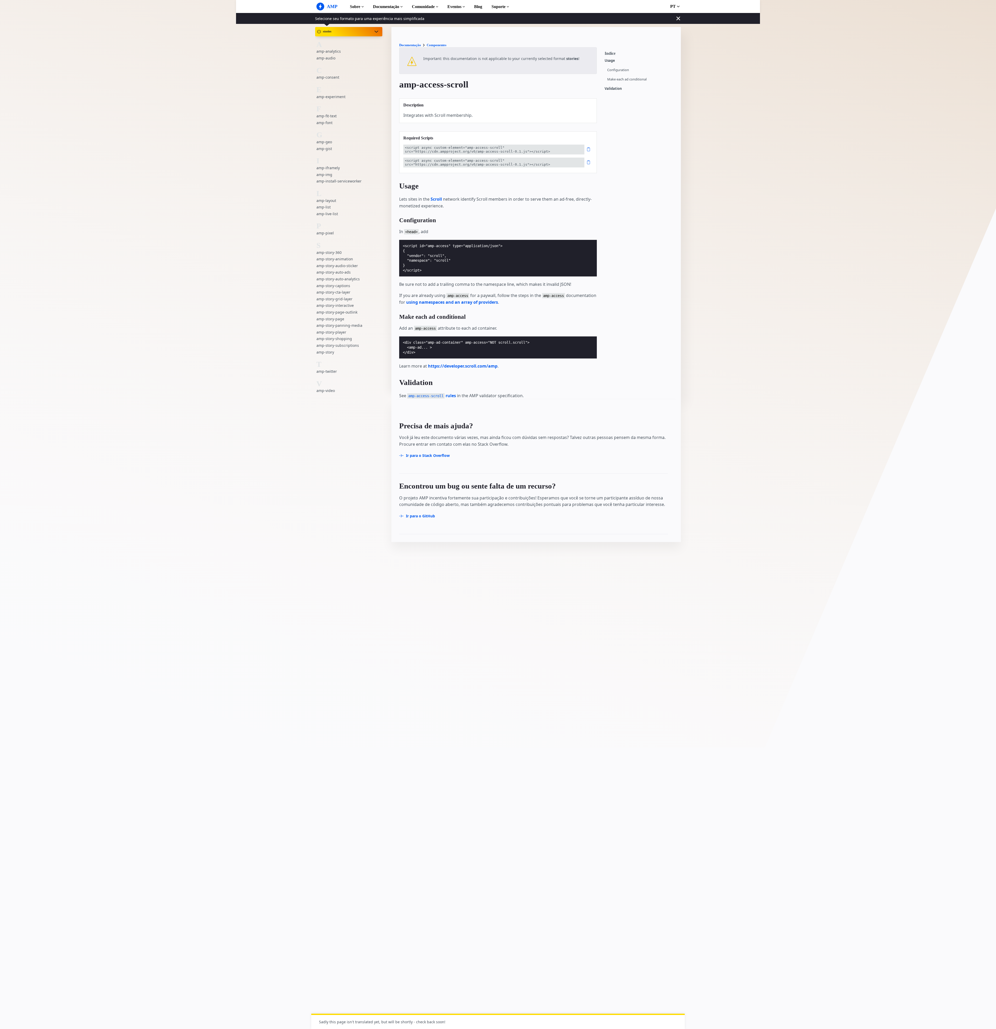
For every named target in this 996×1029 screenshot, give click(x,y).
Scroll (436, 199)
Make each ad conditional (627, 79)
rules (432, 395)
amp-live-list (327, 213)
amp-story (325, 352)
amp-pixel (325, 233)
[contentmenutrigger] (640, 54)
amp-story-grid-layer (334, 298)
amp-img (324, 174)
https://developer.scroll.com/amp (462, 366)
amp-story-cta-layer (333, 292)
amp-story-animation (334, 258)
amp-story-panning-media (339, 325)
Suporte (499, 6)
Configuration (618, 70)
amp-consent (327, 77)
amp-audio (325, 58)
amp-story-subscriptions (337, 345)
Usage (610, 60)
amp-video (325, 390)
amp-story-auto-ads (333, 272)
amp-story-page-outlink (336, 312)
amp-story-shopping (334, 338)
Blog (478, 6)
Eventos (454, 6)
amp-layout (326, 200)
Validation (613, 88)
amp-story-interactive (335, 305)
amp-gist (324, 148)
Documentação (386, 6)
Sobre (355, 6)
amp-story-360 (329, 252)
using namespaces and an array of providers (452, 302)
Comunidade (423, 6)
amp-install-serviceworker (339, 181)
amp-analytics (328, 51)
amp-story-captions (333, 285)
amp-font (324, 122)
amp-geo (324, 141)
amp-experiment (330, 96)
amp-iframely (328, 167)
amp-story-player (331, 332)
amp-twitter (326, 371)
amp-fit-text (326, 115)
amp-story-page (330, 318)
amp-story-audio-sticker (337, 265)
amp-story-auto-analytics (338, 278)
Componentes (436, 45)
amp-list (323, 207)
